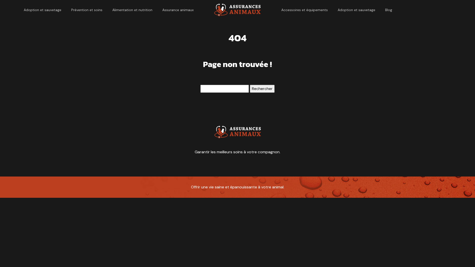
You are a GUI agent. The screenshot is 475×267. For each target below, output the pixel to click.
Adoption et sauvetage (42, 10)
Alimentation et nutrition (132, 10)
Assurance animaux (178, 10)
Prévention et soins (86, 10)
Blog (388, 10)
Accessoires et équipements (304, 10)
